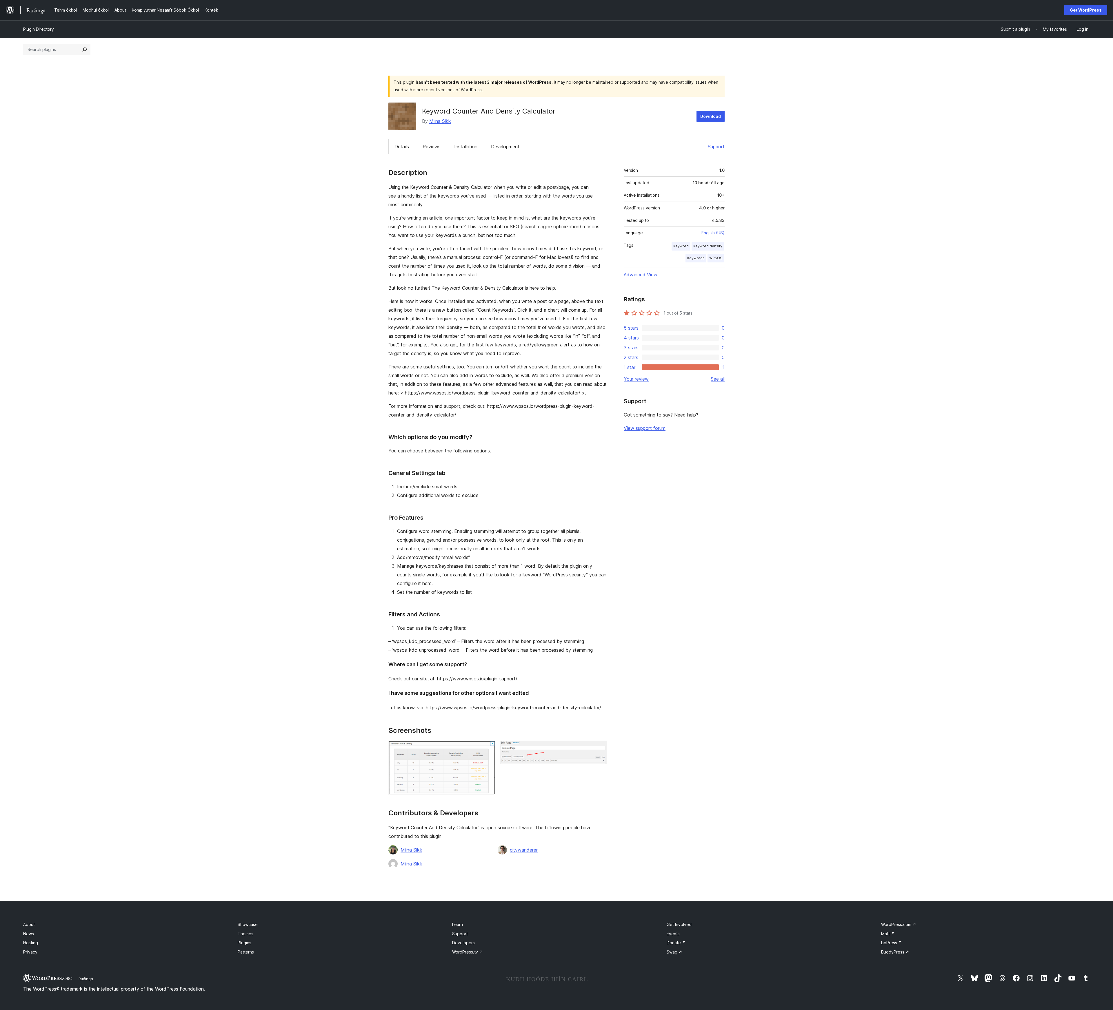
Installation (465, 146)
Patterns (246, 951)
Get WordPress (1086, 10)
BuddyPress (895, 951)
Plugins (244, 942)
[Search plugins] (84, 49)
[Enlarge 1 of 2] (487, 748)
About (29, 924)
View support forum (644, 428)
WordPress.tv (467, 951)
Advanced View (640, 274)
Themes (245, 933)
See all (718, 379)
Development (505, 146)
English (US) (713, 232)
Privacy (30, 951)
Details (401, 146)
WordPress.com (898, 924)
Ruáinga (86, 978)
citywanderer (524, 850)
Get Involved (679, 924)
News (28, 933)
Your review (636, 379)
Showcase (248, 924)
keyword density (707, 246)
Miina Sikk (440, 121)
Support (716, 146)
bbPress (891, 942)
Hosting (30, 942)
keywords (696, 258)
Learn (457, 924)
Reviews (432, 146)
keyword (681, 246)
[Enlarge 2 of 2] (599, 748)
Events (673, 933)
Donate (676, 942)
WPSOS (715, 258)
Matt (888, 933)
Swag (674, 951)
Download (710, 116)
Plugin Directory (38, 29)
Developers (463, 942)
